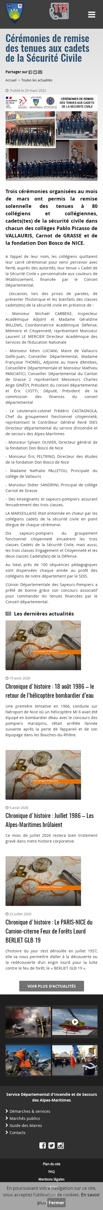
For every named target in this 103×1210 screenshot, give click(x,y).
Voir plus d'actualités (51, 986)
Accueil (10, 80)
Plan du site (51, 1164)
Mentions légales (51, 1179)
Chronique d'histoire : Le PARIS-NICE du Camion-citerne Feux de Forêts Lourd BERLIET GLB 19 (49, 932)
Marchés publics (25, 1118)
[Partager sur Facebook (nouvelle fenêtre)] (30, 71)
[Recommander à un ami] (40, 71)
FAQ (51, 1171)
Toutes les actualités (36, 80)
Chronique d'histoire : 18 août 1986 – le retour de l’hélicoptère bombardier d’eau (49, 691)
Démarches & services (30, 1111)
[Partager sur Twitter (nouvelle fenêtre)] (35, 71)
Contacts (18, 1132)
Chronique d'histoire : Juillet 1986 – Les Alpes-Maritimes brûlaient (49, 820)
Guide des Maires (26, 1125)
